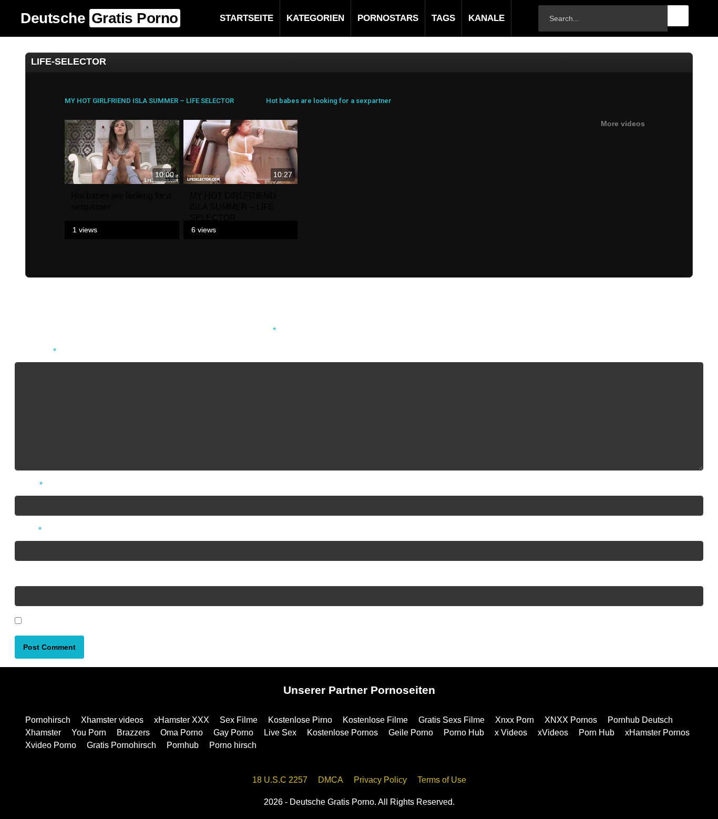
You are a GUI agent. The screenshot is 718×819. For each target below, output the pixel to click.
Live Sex (280, 732)
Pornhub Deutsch (640, 719)
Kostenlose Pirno (300, 719)
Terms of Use (441, 779)
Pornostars (371, 18)
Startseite (230, 18)
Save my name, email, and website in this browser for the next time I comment (169, 620)
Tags (426, 18)
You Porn (88, 732)
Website (30, 575)
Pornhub (183, 745)
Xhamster (43, 732)
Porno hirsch (233, 745)
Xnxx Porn (514, 719)
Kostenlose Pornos (342, 732)
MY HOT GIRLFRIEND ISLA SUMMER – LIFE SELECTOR (149, 101)
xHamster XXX (181, 719)
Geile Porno (410, 732)
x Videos (511, 732)
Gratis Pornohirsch (121, 745)
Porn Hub (596, 732)
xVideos (553, 732)
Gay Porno (233, 732)
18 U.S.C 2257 (279, 779)
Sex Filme (239, 719)
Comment (35, 351)
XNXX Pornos (571, 719)
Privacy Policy (380, 779)
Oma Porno (181, 732)
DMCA (330, 779)
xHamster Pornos (657, 732)
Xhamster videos (112, 719)
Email (28, 530)
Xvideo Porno (50, 745)
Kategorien (298, 18)
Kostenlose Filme (375, 719)
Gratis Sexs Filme (451, 719)
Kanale (470, 18)
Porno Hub (464, 732)
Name (29, 484)
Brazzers (133, 732)
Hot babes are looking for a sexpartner (329, 101)
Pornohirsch (47, 719)
